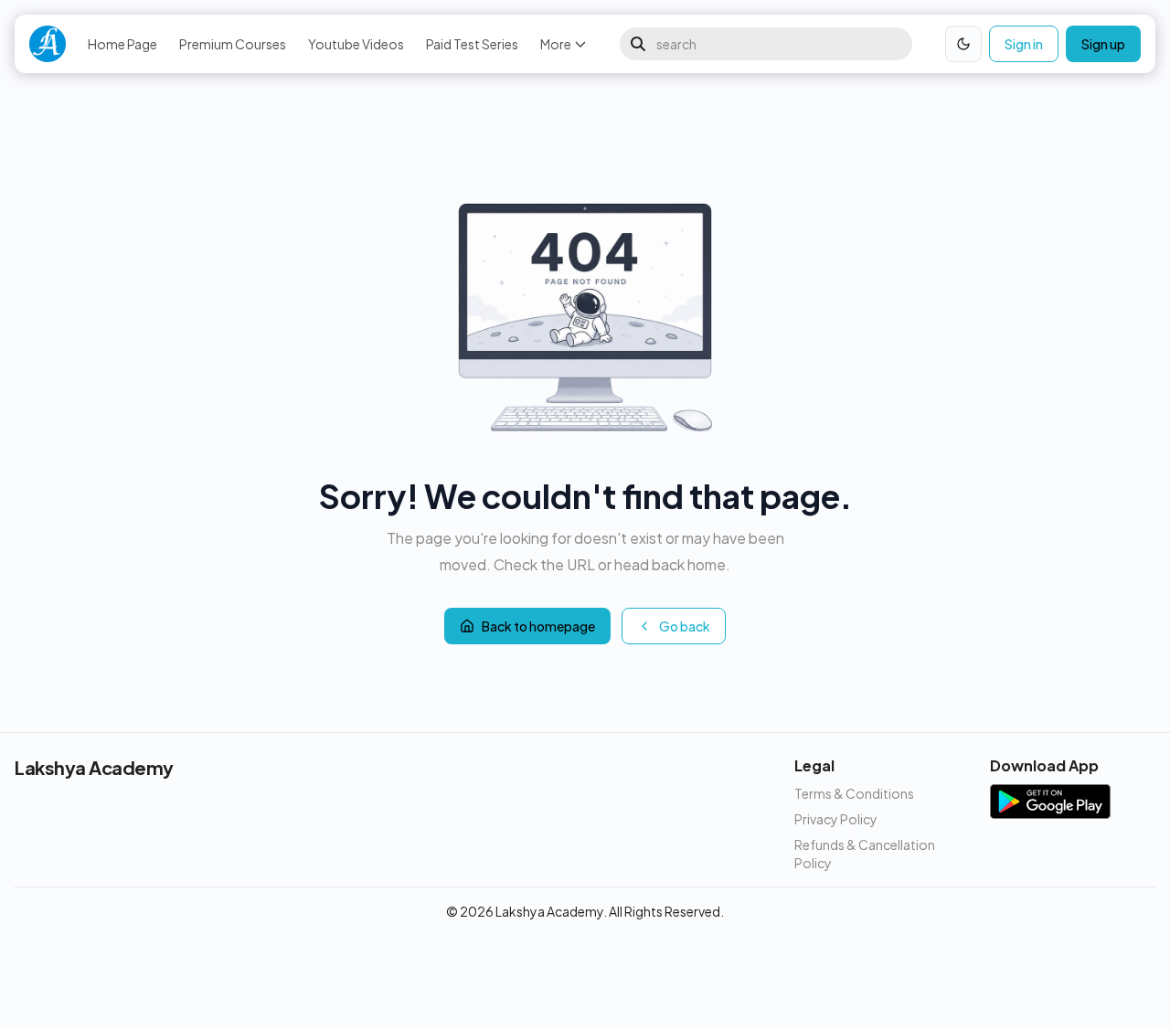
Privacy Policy (836, 819)
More (555, 44)
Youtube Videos (356, 44)
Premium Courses (232, 44)
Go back (684, 626)
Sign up (1103, 44)
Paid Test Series (472, 44)
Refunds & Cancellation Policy (864, 853)
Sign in (1024, 44)
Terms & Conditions (854, 793)
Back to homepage (538, 626)
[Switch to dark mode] (963, 44)
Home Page (122, 44)
